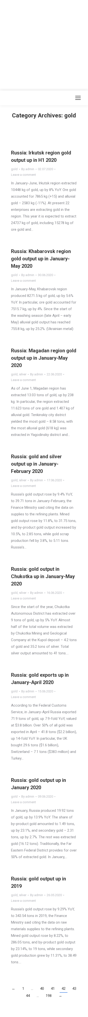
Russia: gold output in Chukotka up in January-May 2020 (43, 576)
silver (22, 374)
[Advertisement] (44, 44)
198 (49, 995)
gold (14, 169)
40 (42, 988)
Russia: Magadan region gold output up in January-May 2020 (43, 358)
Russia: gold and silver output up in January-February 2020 (36, 464)
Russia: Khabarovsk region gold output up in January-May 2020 (41, 258)
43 (74, 988)
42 (64, 988)
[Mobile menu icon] (78, 97)
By (27, 169)
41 (53, 988)
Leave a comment (23, 175)
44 (28, 995)
